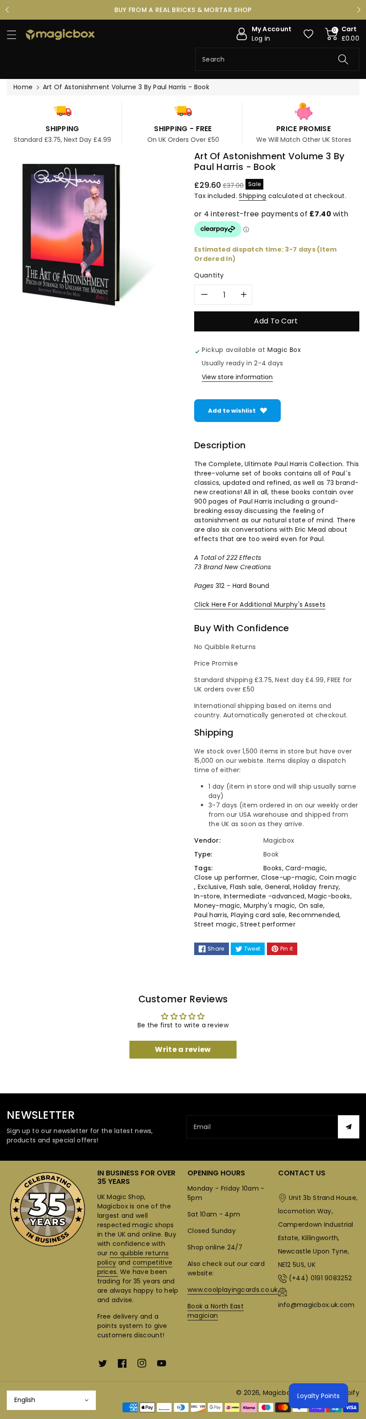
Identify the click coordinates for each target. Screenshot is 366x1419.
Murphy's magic (269, 905)
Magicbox (278, 1392)
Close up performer (226, 877)
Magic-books (329, 896)
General (277, 886)
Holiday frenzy (316, 886)
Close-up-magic (288, 877)
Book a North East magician (215, 1311)
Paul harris (210, 914)
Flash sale (245, 886)
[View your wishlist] (308, 34)
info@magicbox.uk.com (316, 1304)
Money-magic (217, 905)
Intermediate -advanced (264, 896)
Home (23, 87)
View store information (237, 376)
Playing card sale (258, 914)
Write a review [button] (183, 1049)
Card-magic (305, 868)
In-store (207, 896)
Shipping (252, 195)
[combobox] (277, 59)
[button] (16, 34)
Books (272, 868)
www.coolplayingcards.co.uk (232, 1289)
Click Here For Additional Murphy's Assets (259, 604)
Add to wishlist (232, 410)
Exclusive (212, 886)
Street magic (215, 924)
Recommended (314, 914)
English (24, 1399)
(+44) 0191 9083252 (320, 1278)
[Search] (343, 59)
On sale (311, 905)
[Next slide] (359, 10)
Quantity (209, 275)
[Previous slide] (7, 10)
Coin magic (338, 877)
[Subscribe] (348, 1126)
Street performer (267, 924)
